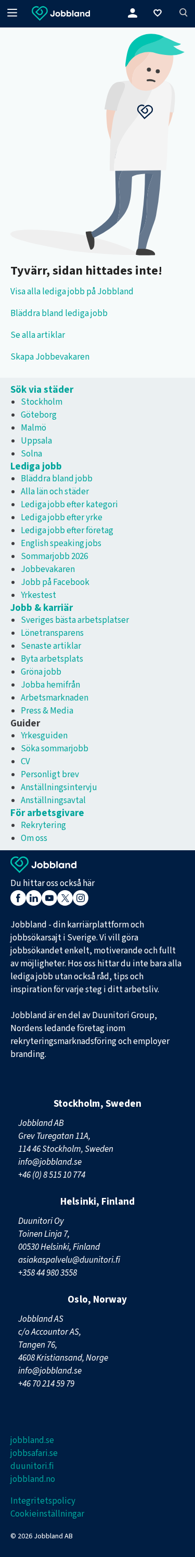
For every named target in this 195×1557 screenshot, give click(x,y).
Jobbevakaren (48, 569)
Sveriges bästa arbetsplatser (75, 620)
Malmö (33, 428)
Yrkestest (38, 595)
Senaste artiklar (51, 646)
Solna (31, 454)
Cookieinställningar (47, 1514)
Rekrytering (43, 825)
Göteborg (39, 415)
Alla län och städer (55, 491)
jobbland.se (32, 1440)
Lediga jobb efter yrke (61, 517)
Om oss (34, 838)
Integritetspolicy (42, 1501)
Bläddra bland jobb (57, 479)
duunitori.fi (32, 1466)
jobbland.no (32, 1479)
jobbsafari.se (34, 1453)
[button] (159, 14)
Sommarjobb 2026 (54, 556)
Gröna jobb (41, 672)
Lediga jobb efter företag (67, 530)
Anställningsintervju (59, 787)
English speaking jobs (61, 543)
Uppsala (36, 441)
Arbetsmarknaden (54, 698)
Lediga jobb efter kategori (69, 504)
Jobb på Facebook (55, 582)
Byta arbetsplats (52, 659)
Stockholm (41, 402)
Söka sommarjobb (54, 748)
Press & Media (47, 711)
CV (25, 761)
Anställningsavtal (53, 800)
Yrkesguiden (44, 736)
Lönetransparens (52, 633)
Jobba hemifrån (50, 685)
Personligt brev (50, 774)
